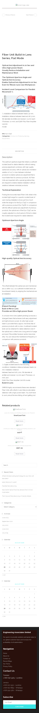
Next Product (29, 15)
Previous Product (10, 15)
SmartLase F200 (19, 415)
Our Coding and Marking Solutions (17, 413)
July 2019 (5, 533)
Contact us (6, 658)
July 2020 (5, 525)
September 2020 (7, 521)
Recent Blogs (7, 661)
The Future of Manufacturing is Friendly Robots (16, 496)
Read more (19, 421)
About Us (6, 656)
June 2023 (5, 517)
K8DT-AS (19, 448)
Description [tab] (19, 151)
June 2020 (5, 529)
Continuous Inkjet (8, 428)
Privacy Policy (7, 666)
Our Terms (6, 664)
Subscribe (19, 706)
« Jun (4, 575)
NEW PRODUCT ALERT (9, 482)
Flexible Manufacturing (9, 486)
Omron (12, 136)
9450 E (19, 432)
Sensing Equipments (25, 445)
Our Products (19, 136)
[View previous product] (3, 15)
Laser (5, 413)
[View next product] (35, 15)
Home (5, 653)
